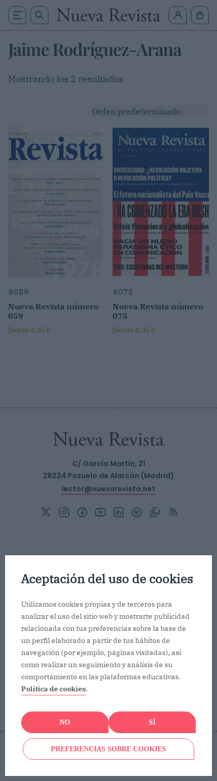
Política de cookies (53, 688)
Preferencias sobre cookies (108, 749)
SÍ (152, 722)
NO (65, 722)
